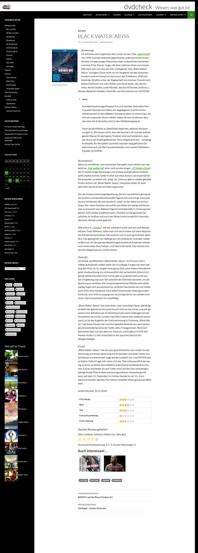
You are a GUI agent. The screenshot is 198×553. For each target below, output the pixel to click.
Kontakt (160, 15)
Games (9, 59)
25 (10, 180)
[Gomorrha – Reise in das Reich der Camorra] (11, 356)
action (84, 480)
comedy (10, 294)
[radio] (80, 439)
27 (17, 180)
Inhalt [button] (84, 99)
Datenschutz (11, 100)
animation (22, 312)
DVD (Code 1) (11, 51)
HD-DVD (10, 62)
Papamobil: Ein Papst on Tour (16, 134)
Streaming (10, 36)
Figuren (117, 15)
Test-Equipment (145, 15)
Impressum (10, 103)
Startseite (87, 15)
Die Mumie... (23, 369)
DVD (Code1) (10, 230)
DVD (7, 227)
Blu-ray (82, 31)
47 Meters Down (141, 168)
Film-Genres (11, 77)
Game (7, 238)
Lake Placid (144, 53)
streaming (20, 321)
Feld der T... (22, 435)
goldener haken (13, 330)
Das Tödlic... (23, 448)
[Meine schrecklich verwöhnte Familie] (11, 461)
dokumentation (13, 298)
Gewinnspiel (10, 241)
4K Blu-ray (9, 204)
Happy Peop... (23, 422)
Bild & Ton (10, 81)
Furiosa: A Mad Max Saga (15, 126)
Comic (7, 219)
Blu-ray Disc (11, 29)
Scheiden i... (23, 395)
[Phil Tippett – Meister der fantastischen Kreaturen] (11, 409)
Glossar (128, 15)
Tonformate (11, 85)
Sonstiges (10, 66)
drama (106, 480)
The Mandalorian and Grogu (16, 130)
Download (10, 40)
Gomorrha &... (24, 356)
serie (9, 321)
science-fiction (13, 307)
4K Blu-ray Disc (12, 33)
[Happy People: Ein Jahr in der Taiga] (11, 422)
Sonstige (8, 249)
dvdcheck (107, 42)
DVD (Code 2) (11, 48)
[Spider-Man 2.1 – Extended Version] (11, 474)
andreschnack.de (13, 111)
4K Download (11, 44)
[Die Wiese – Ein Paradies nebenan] (11, 382)
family (21, 325)
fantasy (10, 312)
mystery (10, 325)
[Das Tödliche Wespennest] (11, 448)
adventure (20, 303)
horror (117, 480)
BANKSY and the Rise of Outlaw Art (95, 495)
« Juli (7, 188)
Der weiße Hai (95, 168)
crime (10, 303)
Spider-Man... (23, 474)
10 (6, 173)
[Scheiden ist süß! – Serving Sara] (11, 395)
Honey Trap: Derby (12, 144)
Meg (119, 201)
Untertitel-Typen (12, 88)
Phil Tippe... (23, 409)
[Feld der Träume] (11, 435)
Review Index (101, 15)
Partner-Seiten (176, 15)
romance (20, 316)
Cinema (9, 55)
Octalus (97, 227)
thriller (21, 294)
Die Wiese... (23, 382)
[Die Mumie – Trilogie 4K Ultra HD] (11, 369)
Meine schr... (23, 461)
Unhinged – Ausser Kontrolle (92, 506)
